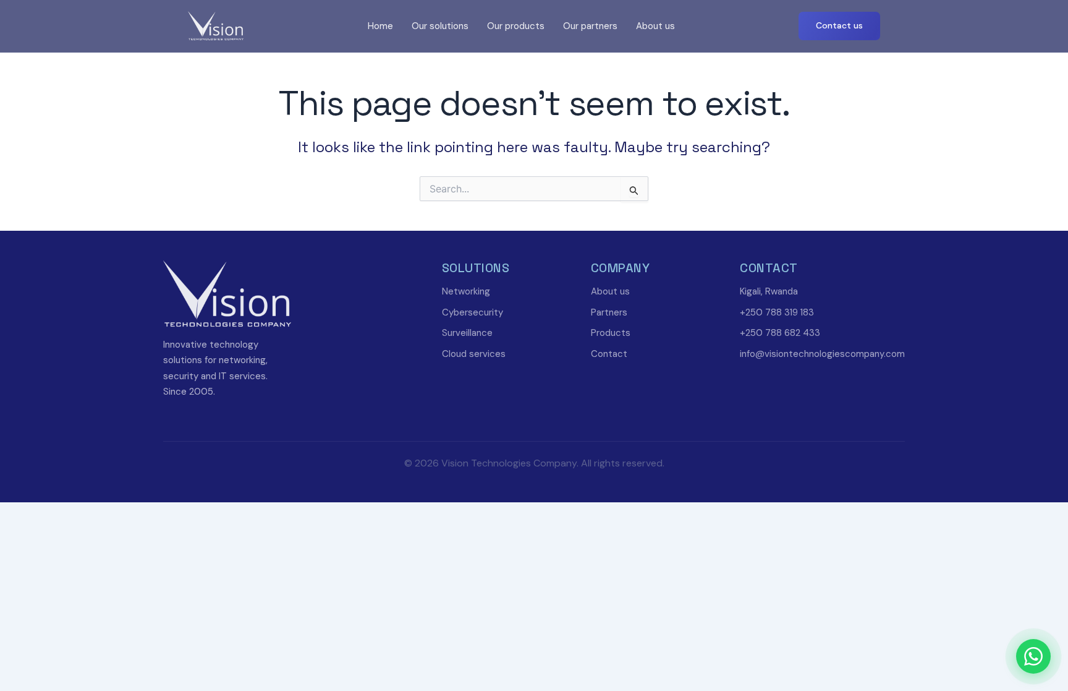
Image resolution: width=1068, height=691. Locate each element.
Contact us (839, 25)
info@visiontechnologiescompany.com (822, 354)
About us (655, 26)
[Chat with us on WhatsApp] (1033, 656)
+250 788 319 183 (777, 312)
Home (380, 26)
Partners (609, 312)
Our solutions (440, 26)
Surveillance (467, 333)
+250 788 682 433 (780, 333)
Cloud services (474, 354)
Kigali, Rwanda (769, 291)
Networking (466, 291)
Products (610, 333)
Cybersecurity (472, 312)
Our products (516, 26)
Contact (609, 354)
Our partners (590, 26)
